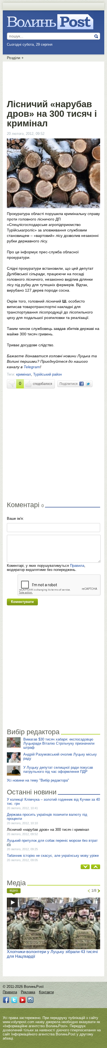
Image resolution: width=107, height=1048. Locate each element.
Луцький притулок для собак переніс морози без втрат (52, 840)
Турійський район (47, 374)
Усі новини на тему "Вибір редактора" (38, 780)
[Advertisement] (53, 79)
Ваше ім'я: (15, 518)
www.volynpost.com (18, 1022)
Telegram (32, 367)
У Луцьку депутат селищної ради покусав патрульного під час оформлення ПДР (58, 769)
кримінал (23, 374)
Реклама (28, 992)
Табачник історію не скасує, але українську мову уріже (53, 856)
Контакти (46, 992)
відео (14, 890)
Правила (77, 566)
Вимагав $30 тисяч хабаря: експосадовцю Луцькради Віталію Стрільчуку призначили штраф (58, 743)
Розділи (15, 58)
